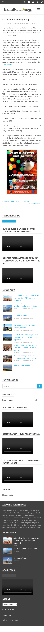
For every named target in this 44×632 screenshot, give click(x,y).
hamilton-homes (18, 23)
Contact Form (7, 615)
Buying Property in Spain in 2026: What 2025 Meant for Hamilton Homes (26, 347)
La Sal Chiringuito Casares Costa (25, 306)
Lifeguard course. (34, 204)
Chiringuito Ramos (20, 315)
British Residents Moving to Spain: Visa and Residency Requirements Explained (26, 337)
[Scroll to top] (40, 628)
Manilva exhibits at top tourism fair (16, 201)
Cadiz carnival (7, 64)
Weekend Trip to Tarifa (22, 365)
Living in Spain (31, 23)
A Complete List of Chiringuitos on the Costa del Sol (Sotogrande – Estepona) (26, 297)
